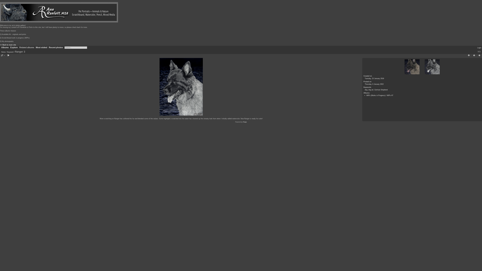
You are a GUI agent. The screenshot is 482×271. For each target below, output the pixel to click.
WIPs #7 (390, 95)
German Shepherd (381, 90)
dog (366, 90)
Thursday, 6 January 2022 (374, 84)
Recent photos (56, 47)
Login (479, 48)
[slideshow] (8, 55)
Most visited (41, 47)
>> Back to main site (8, 45)
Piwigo (245, 122)
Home (3, 52)
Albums (5, 47)
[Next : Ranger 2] (479, 55)
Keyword (10, 52)
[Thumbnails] (468, 55)
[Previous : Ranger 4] (474, 55)
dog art (370, 90)
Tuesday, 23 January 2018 (374, 78)
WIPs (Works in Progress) (375, 95)
